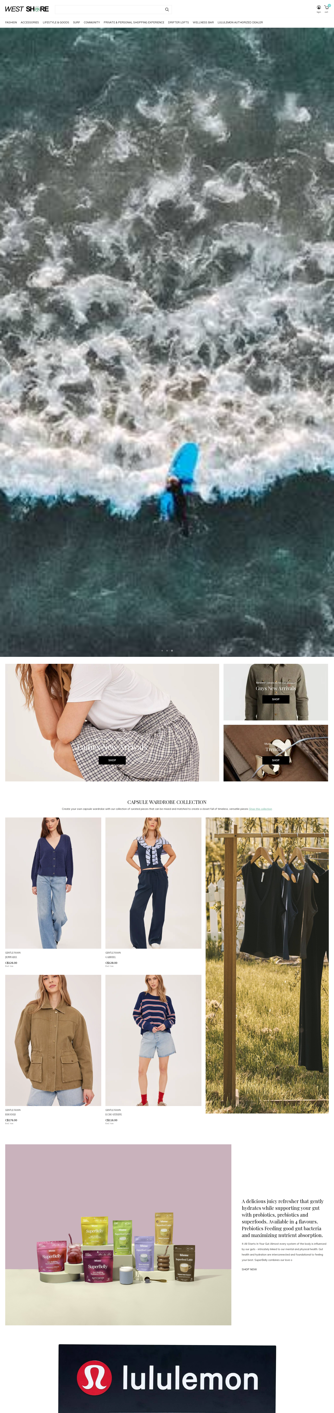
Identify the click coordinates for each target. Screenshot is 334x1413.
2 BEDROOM (98, 719)
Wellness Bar (203, 22)
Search (167, 9)
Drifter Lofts (178, 22)
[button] (162, 1406)
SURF (76, 22)
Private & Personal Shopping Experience (134, 22)
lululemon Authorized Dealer (240, 22)
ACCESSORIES (30, 22)
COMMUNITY (92, 22)
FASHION (11, 22)
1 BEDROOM (66, 719)
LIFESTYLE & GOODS (56, 22)
